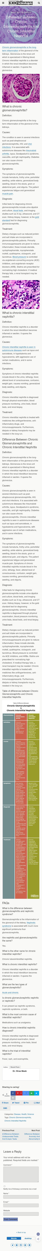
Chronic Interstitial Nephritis (15, 1120)
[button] (12, 1245)
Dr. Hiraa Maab (20, 1070)
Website (6, 1210)
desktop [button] (28, 1238)
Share (6, 1102)
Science (30, 1114)
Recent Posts (15, 1067)
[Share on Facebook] (13, 1093)
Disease (17, 1114)
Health (24, 1114)
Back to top (22, 1232)
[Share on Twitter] (36, 1093)
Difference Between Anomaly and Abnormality (32, 1136)
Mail (38, 1102)
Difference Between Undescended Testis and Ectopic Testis (10, 1136)
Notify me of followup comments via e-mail (20, 1189)
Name (6, 1193)
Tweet (16, 1102)
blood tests (18, 210)
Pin (27, 1102)
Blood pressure (19, 256)
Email (6, 1202)
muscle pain (7, 193)
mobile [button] (14, 1238)
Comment (7, 1165)
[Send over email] (31, 1093)
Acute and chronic (10, 992)
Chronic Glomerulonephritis (20, 1117)
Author (5, 1067)
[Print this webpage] (13, 1098)
